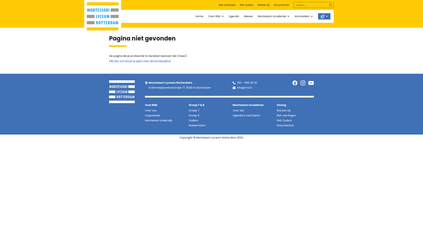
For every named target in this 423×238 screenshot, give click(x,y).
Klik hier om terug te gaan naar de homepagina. (140, 61)
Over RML (214, 16)
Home (199, 16)
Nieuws (248, 16)
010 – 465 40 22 (247, 83)
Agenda (234, 16)
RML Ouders (246, 5)
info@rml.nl (244, 88)
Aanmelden (301, 16)
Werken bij (263, 5)
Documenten (281, 5)
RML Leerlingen (227, 5)
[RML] (102, 15)
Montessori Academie (272, 16)
